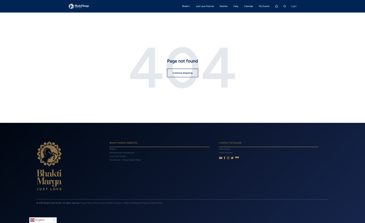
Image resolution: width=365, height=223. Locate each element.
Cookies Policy (156, 203)
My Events (264, 6)
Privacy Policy (86, 203)
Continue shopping (182, 73)
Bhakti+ (186, 6)
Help (235, 6)
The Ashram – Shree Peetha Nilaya (125, 160)
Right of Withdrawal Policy (136, 203)
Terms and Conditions (104, 203)
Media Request (226, 152)
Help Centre (224, 149)
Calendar (248, 6)
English (39, 219)
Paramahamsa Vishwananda (122, 152)
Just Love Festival (205, 6)
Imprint (119, 203)
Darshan (224, 6)
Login (294, 6)
